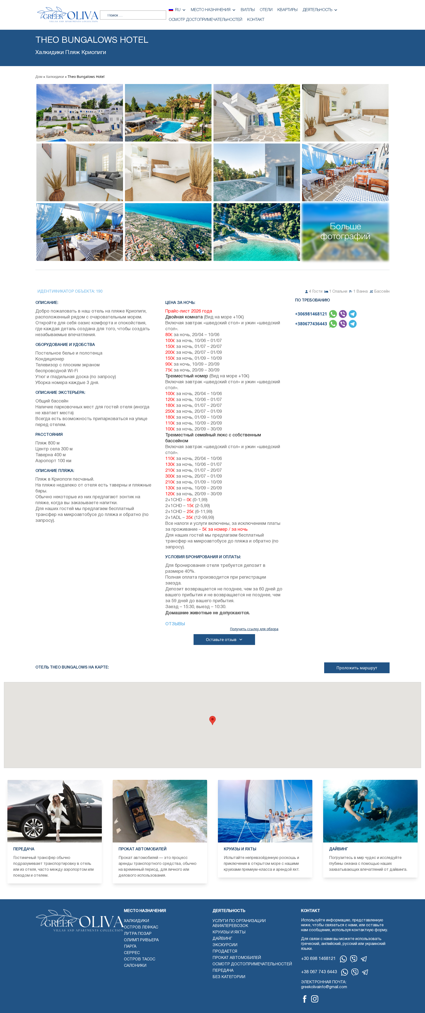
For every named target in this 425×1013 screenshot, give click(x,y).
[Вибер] (353, 959)
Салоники (135, 966)
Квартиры (287, 10)
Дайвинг (222, 939)
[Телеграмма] (364, 959)
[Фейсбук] (304, 999)
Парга (130, 946)
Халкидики (55, 76)
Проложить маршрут (356, 668)
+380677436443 (311, 324)
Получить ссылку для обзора (254, 629)
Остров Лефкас (141, 927)
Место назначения (210, 10)
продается (224, 951)
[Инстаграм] (314, 999)
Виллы (248, 10)
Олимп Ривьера (141, 940)
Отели (266, 10)
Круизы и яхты (228, 932)
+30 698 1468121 (318, 959)
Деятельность (317, 10)
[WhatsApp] (343, 959)
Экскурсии (224, 945)
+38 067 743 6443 (319, 972)
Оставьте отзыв (221, 639)
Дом (38, 76)
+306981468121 (311, 314)
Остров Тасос (139, 959)
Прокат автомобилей (236, 958)
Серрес (132, 953)
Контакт (255, 20)
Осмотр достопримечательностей (205, 20)
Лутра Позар (138, 934)
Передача (222, 970)
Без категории (228, 977)
